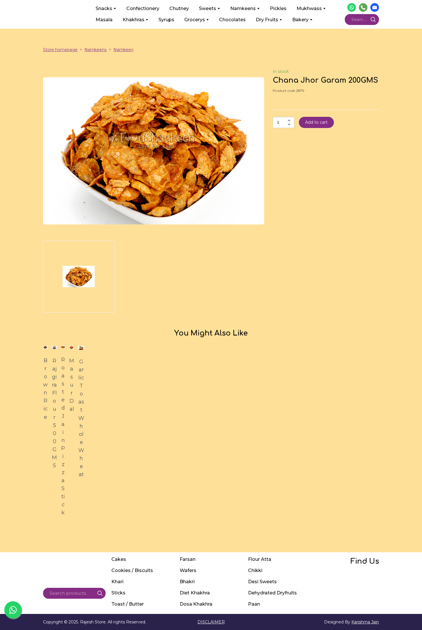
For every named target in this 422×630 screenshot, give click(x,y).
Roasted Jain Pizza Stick (63, 436)
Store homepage (60, 49)
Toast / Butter (127, 604)
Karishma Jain (365, 622)
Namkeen (123, 49)
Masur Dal (71, 385)
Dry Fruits (267, 19)
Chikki (255, 570)
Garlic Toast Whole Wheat (81, 418)
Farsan (187, 559)
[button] (351, 7)
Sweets (207, 8)
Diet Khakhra (195, 593)
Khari (117, 581)
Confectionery (142, 8)
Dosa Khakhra (196, 604)
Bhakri (187, 581)
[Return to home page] (65, 14)
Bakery (300, 19)
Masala (104, 19)
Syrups (166, 19)
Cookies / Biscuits (132, 570)
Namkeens (243, 8)
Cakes (118, 559)
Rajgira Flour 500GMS (54, 413)
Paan (254, 604)
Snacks (104, 8)
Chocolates (232, 19)
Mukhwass (309, 8)
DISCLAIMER (211, 622)
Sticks (118, 593)
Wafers (188, 570)
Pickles (278, 8)
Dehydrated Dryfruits (272, 593)
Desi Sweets (262, 581)
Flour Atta (259, 559)
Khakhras (133, 19)
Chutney (179, 8)
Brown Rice (45, 388)
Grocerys (194, 19)
